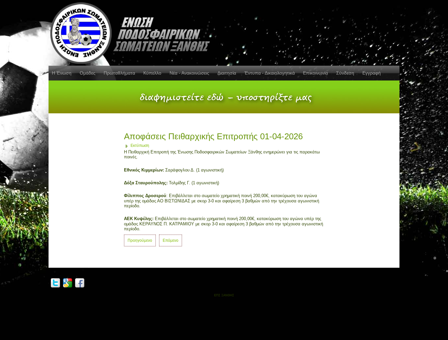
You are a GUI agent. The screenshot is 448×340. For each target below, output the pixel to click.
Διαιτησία (226, 73)
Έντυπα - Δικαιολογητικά (269, 73)
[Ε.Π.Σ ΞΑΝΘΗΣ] (132, 32)
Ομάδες (87, 73)
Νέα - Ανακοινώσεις (189, 73)
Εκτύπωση (140, 145)
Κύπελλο (152, 73)
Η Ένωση (61, 73)
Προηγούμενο (140, 240)
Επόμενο (170, 240)
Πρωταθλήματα (119, 73)
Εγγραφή (371, 73)
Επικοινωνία (315, 73)
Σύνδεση (345, 73)
